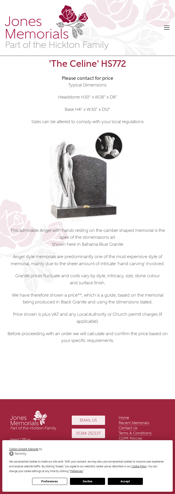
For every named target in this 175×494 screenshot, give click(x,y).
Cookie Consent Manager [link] (24, 449)
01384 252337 (88, 433)
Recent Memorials (134, 423)
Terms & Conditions (135, 433)
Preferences (49, 481)
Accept (125, 481)
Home (124, 417)
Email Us (88, 420)
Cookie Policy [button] (139, 466)
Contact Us (128, 428)
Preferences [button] (76, 471)
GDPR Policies (130, 438)
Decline (87, 481)
